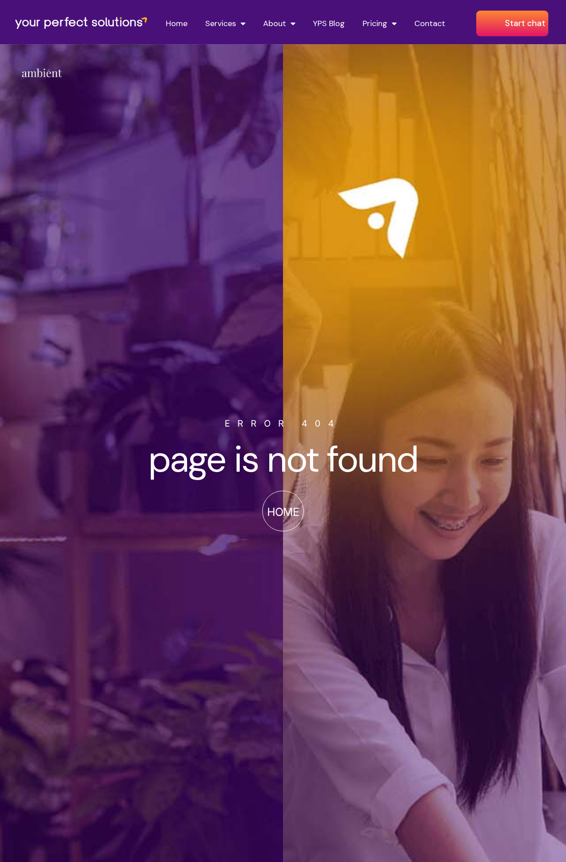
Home (176, 23)
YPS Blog (329, 23)
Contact (429, 23)
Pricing (375, 23)
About (274, 23)
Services (220, 23)
